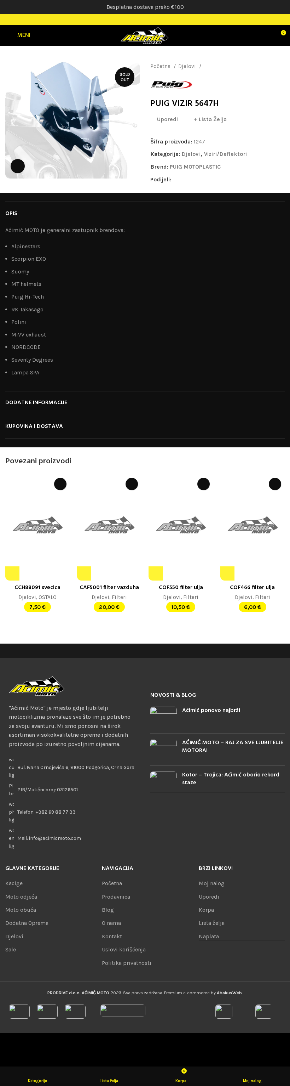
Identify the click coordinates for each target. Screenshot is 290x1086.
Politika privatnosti (126, 963)
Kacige (14, 883)
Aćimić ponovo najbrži (211, 710)
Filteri (119, 597)
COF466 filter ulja (252, 587)
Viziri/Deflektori (223, 66)
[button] (12, 573)
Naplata (209, 936)
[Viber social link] (226, 179)
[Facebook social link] (135, 19)
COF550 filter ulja (181, 587)
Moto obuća (20, 909)
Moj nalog (212, 883)
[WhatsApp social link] (209, 179)
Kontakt (112, 936)
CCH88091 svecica (37, 587)
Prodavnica (116, 896)
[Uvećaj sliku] (18, 166)
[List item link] (72, 812)
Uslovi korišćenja (124, 949)
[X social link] (185, 179)
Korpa (206, 909)
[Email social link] (193, 179)
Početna (161, 66)
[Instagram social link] (145, 19)
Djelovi (187, 66)
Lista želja (212, 923)
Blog (108, 909)
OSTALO (48, 597)
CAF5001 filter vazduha (109, 587)
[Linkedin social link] (201, 179)
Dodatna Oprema (26, 923)
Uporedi (209, 896)
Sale (10, 949)
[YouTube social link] (154, 19)
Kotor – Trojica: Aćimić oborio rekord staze (230, 778)
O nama (111, 923)
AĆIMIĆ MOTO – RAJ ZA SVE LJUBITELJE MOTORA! (232, 746)
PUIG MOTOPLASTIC (195, 166)
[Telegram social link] (218, 179)
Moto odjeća (21, 896)
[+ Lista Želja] (60, 484)
